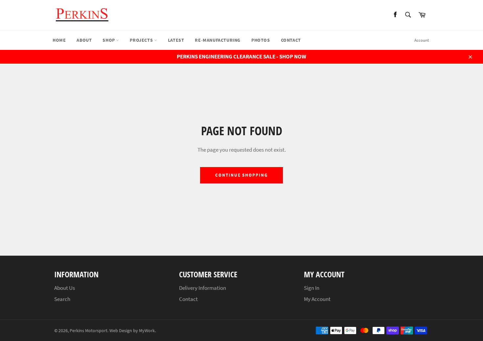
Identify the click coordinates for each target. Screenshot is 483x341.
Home (59, 40)
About (84, 40)
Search (62, 299)
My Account (317, 299)
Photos (260, 40)
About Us (64, 287)
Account (421, 40)
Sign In (311, 287)
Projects (142, 40)
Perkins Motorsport (88, 330)
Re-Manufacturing (218, 40)
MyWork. (147, 330)
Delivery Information (202, 287)
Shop (109, 40)
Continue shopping (241, 175)
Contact (291, 40)
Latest (176, 40)
